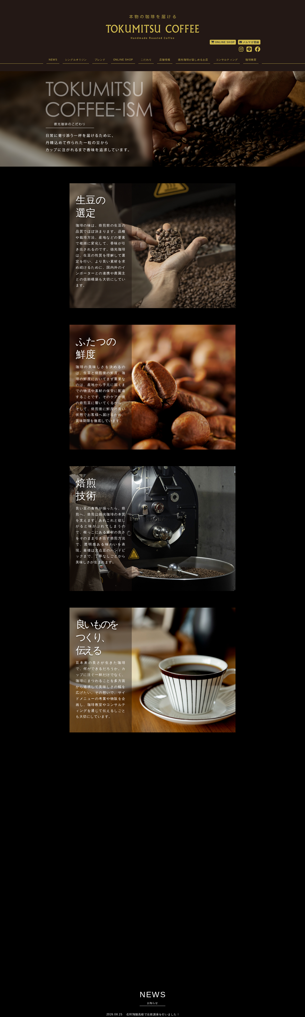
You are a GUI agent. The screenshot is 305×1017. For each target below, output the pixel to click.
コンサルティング (227, 59)
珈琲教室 (250, 59)
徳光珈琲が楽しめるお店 (193, 59)
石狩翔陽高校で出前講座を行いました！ (153, 1014)
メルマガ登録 (251, 42)
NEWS (53, 59)
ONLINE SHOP (225, 42)
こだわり (146, 59)
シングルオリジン (76, 59)
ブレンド (100, 59)
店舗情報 (164, 59)
